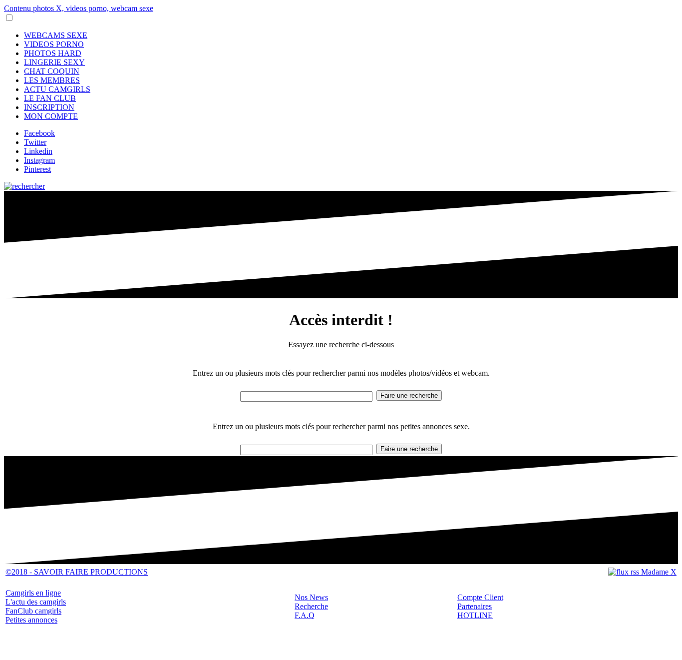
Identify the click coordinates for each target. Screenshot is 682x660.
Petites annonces (31, 620)
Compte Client (480, 597)
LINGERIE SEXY (54, 62)
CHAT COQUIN (51, 71)
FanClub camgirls (33, 611)
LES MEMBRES (52, 80)
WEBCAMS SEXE (55, 35)
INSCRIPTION (49, 107)
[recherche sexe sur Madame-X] (24, 186)
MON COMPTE (51, 116)
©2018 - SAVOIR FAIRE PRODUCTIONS (76, 572)
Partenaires (474, 606)
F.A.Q (305, 615)
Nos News (311, 597)
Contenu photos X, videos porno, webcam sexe (78, 8)
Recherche (311, 606)
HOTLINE (475, 615)
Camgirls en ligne (33, 593)
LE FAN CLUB (50, 98)
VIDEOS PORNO (54, 44)
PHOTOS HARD (52, 53)
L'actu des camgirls (35, 602)
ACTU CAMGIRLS (57, 89)
